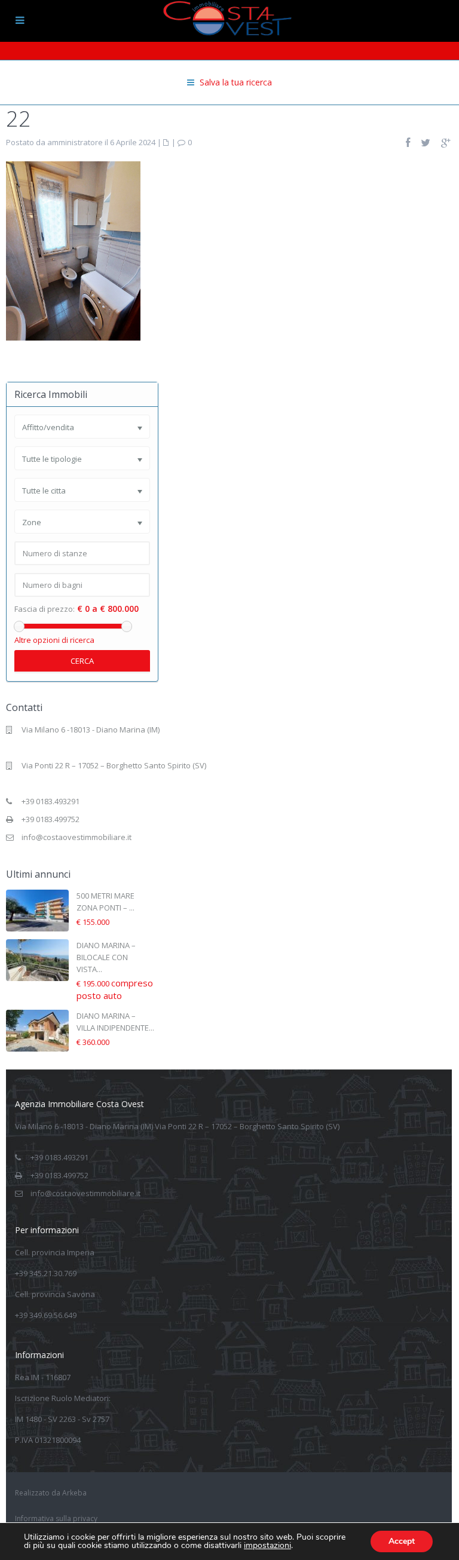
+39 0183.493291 (50, 801)
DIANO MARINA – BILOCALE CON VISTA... (106, 957)
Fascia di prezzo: (44, 609)
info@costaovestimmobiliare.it (76, 837)
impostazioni (267, 1545)
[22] (73, 249)
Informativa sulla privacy (56, 1518)
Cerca (82, 660)
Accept (401, 1541)
